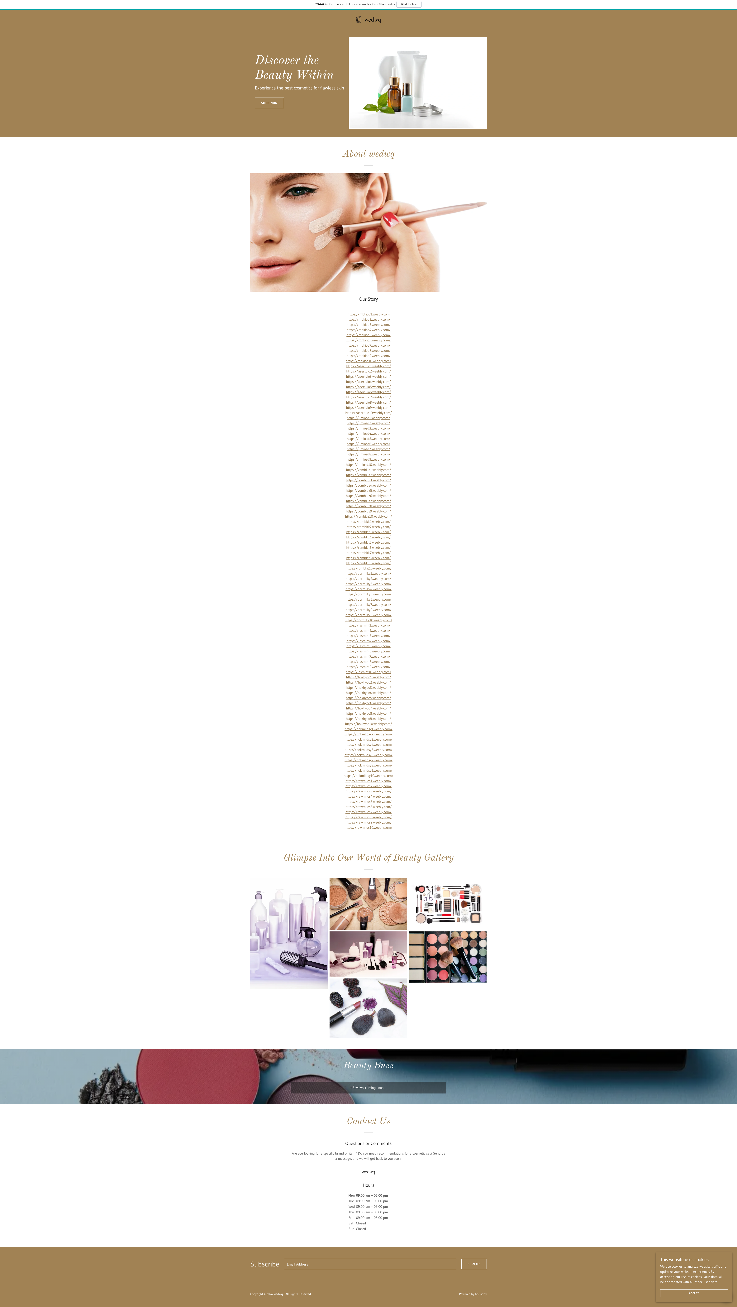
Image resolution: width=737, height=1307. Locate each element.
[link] (368, 19)
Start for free (409, 4)
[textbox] (370, 1264)
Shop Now (269, 103)
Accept (694, 1293)
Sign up (474, 1264)
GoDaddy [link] (481, 1294)
